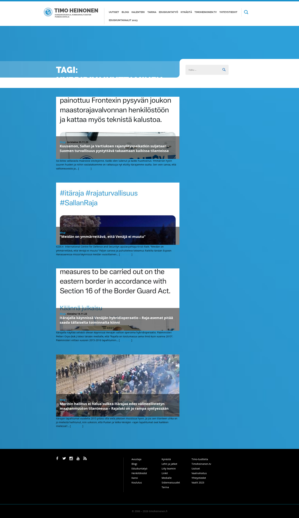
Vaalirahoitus (199, 473)
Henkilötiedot (139, 473)
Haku (244, 12)
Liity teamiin (169, 468)
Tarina (151, 12)
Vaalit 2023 (198, 482)
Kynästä (186, 12)
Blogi (125, 12)
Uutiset (114, 12)
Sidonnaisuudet (171, 482)
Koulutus (137, 482)
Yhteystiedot (228, 12)
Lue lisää (85, 168)
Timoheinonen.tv (205, 12)
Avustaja (136, 459)
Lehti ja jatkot (169, 463)
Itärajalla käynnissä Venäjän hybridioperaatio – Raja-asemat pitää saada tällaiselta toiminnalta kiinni (116, 320)
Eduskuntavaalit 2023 (123, 20)
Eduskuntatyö (168, 12)
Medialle (167, 477)
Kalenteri (138, 12)
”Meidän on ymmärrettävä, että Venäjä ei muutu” (103, 236)
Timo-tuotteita (200, 459)
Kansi (135, 477)
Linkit (165, 473)
